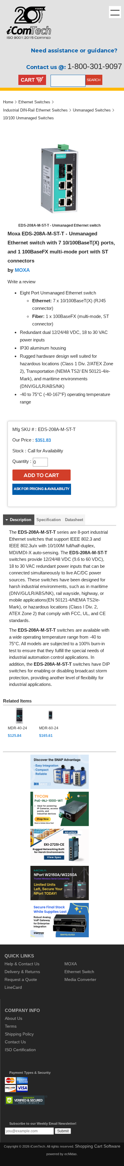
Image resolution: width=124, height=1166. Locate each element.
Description (20, 519)
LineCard (13, 987)
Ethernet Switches (34, 102)
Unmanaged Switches (92, 110)
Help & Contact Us (22, 963)
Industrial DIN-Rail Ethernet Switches (35, 110)
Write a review (22, 281)
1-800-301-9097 (94, 66)
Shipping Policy (19, 1034)
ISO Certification (20, 1049)
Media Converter (80, 979)
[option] (20, 723)
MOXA (22, 270)
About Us (13, 1018)
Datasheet (74, 519)
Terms (11, 1026)
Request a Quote (21, 979)
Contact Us (15, 1041)
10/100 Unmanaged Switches (28, 118)
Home (8, 102)
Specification (48, 519)
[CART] (40, 80)
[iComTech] (25, 44)
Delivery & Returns (22, 971)
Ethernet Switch (79, 971)
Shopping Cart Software (97, 1146)
